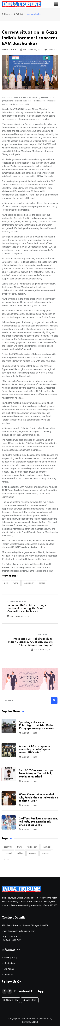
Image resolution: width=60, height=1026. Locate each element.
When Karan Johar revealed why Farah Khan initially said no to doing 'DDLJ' (38, 797)
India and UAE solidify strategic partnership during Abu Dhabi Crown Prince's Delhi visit (26, 608)
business (32, 853)
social (6, 859)
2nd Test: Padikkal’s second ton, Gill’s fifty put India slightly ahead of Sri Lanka (38, 821)
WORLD (19, 14)
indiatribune (11, 50)
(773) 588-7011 (13, 940)
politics (20, 853)
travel (19, 847)
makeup (45, 853)
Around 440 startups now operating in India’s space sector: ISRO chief (35, 749)
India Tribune (32, 1018)
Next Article (44, 635)
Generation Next (30, 1022)
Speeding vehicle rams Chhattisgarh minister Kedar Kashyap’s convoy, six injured (36, 725)
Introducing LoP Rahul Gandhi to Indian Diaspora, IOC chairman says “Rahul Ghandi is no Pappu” (30, 642)
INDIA (6, 583)
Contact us (9, 963)
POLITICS (42, 583)
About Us (8, 975)
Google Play (12, 1000)
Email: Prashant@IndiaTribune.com (18, 931)
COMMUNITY (29, 583)
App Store (31, 1000)
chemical (47, 847)
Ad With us (9, 969)
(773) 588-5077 (13, 936)
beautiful (8, 847)
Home (7, 14)
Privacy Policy (10, 957)
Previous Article (18, 601)
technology (32, 847)
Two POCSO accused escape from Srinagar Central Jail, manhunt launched (36, 773)
